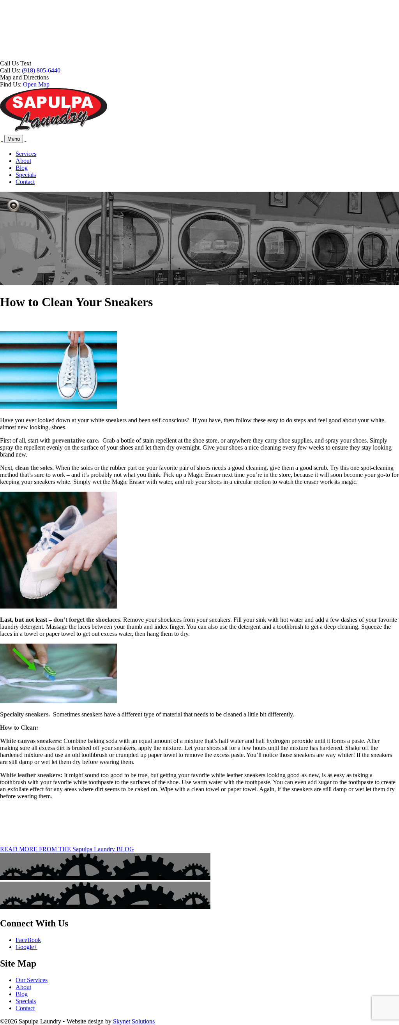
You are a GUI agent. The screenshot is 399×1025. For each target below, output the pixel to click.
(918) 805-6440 (41, 70)
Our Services (32, 980)
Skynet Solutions (134, 1021)
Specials (26, 174)
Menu (13, 139)
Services (26, 153)
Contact (25, 181)
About (23, 160)
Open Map (36, 84)
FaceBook (28, 940)
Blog (22, 167)
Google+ (26, 947)
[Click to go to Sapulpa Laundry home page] (53, 130)
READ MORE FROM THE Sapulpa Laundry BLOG (67, 849)
